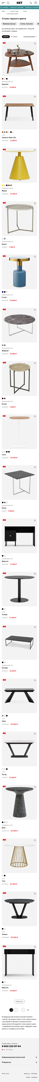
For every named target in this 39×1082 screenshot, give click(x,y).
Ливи (4, 721)
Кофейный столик (7, 188)
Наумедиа (34, 1077)
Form (4, 455)
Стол (3, 135)
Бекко (4, 508)
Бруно (4, 244)
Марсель (5, 561)
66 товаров (14, 36)
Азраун (4, 934)
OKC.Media (34, 1073)
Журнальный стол (7, 81)
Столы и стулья (14, 11)
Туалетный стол (7, 985)
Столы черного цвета (12, 13)
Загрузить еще (19, 1001)
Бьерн (4, 404)
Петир (4, 774)
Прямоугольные (9, 24)
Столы (25, 11)
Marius (4, 191)
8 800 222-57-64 (31, 3)
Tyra (3, 881)
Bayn (3, 828)
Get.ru (3, 11)
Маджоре (5, 350)
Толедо (4, 614)
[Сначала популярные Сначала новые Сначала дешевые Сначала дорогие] (30, 36)
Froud (4, 297)
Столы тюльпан (26, 24)
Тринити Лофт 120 (9, 137)
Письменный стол (7, 558)
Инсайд (5, 668)
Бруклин (5, 84)
